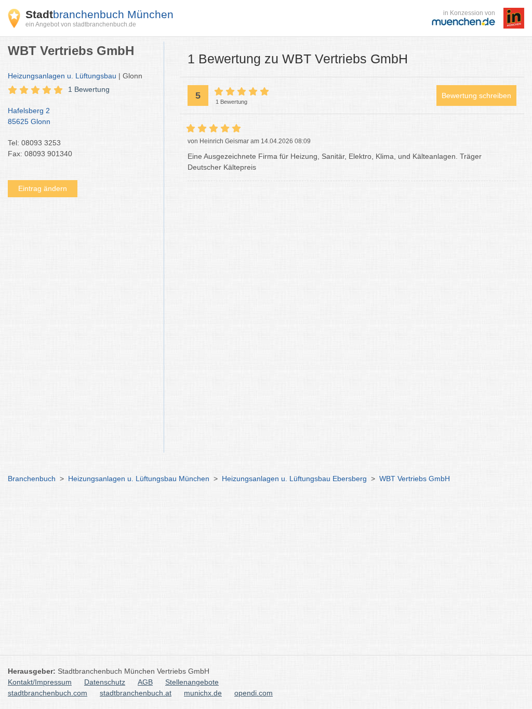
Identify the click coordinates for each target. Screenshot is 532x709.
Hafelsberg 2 (29, 116)
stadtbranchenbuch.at (135, 693)
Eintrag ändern (42, 188)
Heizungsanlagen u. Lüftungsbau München (138, 478)
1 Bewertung (89, 89)
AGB (145, 682)
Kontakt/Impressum (40, 682)
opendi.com (253, 693)
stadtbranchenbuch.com (47, 693)
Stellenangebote (192, 682)
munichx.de (203, 693)
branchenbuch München (99, 14)
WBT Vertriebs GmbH (414, 478)
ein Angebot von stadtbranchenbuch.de (80, 24)
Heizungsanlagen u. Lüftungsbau (62, 76)
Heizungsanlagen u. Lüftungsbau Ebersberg (294, 478)
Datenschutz (104, 682)
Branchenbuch (32, 478)
